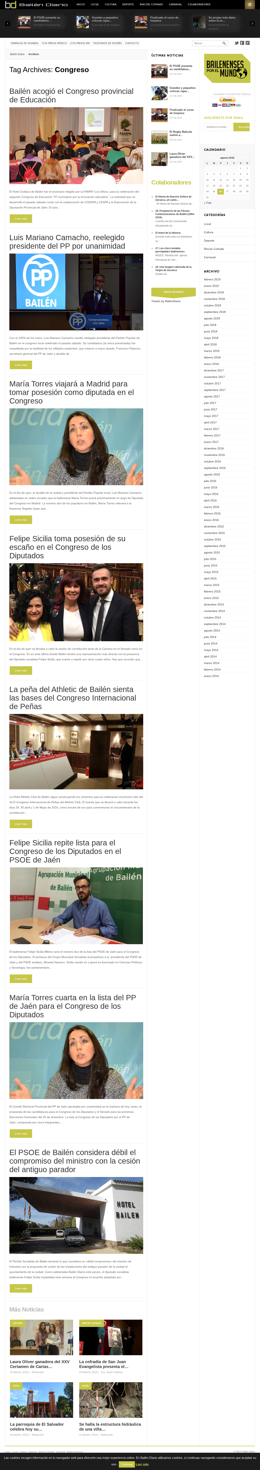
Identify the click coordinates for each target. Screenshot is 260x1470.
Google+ (248, 43)
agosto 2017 (212, 396)
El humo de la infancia (168, 232)
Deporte (128, 4)
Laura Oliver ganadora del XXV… (182, 155)
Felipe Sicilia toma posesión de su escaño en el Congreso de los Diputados (67, 547)
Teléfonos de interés (107, 43)
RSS (250, 4)
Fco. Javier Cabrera (112, 1372)
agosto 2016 (212, 474)
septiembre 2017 (215, 390)
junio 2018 (210, 331)
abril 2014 (210, 656)
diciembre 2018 (214, 292)
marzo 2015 (211, 585)
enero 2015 (211, 598)
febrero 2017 (212, 435)
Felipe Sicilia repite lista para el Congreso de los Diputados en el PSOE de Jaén (65, 851)
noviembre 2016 (214, 455)
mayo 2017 (211, 416)
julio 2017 (210, 403)
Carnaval (175, 4)
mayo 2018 (211, 338)
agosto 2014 (212, 630)
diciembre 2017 (214, 370)
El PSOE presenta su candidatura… (181, 67)
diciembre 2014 (214, 604)
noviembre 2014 (214, 611)
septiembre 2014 (215, 624)
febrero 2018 (212, 357)
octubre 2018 (212, 305)
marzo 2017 (211, 429)
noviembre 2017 (214, 377)
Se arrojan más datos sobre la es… (222, 19)
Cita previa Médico (54, 43)
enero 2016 (211, 520)
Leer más (21, 218)
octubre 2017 (212, 383)
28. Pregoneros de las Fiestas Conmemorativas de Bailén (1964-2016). (175, 214)
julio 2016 (210, 481)
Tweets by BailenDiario (166, 301)
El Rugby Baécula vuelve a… (181, 133)
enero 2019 (211, 285)
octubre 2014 (212, 617)
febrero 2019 (212, 279)
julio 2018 (210, 325)
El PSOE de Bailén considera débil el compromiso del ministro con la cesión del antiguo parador (74, 1161)
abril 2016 (210, 500)
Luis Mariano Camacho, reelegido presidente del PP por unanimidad (67, 241)
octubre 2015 (212, 539)
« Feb (207, 202)
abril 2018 (210, 344)
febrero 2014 (212, 669)
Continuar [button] (126, 1464)
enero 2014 (211, 676)
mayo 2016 (211, 494)
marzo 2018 (211, 351)
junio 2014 (210, 643)
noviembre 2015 (214, 533)
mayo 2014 (211, 650)
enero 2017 (211, 442)
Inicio (81, 4)
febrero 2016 (212, 513)
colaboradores (199, 4)
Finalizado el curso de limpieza (182, 111)
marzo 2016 (211, 507)
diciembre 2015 (214, 526)
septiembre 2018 (215, 312)
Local (95, 4)
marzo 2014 (211, 663)
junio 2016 (210, 487)
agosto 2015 (212, 552)
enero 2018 (211, 364)
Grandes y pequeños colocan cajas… (105, 19)
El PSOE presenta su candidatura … (47, 19)
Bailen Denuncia (75, 1451)
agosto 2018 (212, 318)
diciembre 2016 (214, 448)
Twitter (236, 43)
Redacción (38, 1372)
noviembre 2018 (214, 299)
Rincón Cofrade (151, 4)
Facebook (242, 43)
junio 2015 (210, 565)
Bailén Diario (17, 54)
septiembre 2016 (215, 468)
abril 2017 (210, 422)
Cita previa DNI (80, 43)
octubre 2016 (212, 461)
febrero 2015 (212, 591)
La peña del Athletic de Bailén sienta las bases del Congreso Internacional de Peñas (72, 698)
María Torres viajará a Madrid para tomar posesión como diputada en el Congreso (71, 392)
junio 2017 (210, 409)
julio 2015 (210, 559)
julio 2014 (210, 637)
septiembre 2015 (215, 546)
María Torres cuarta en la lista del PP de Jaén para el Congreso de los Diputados (72, 1006)
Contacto (132, 43)
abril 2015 (210, 578)
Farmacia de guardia (24, 43)
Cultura (110, 4)
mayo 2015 (211, 572)
